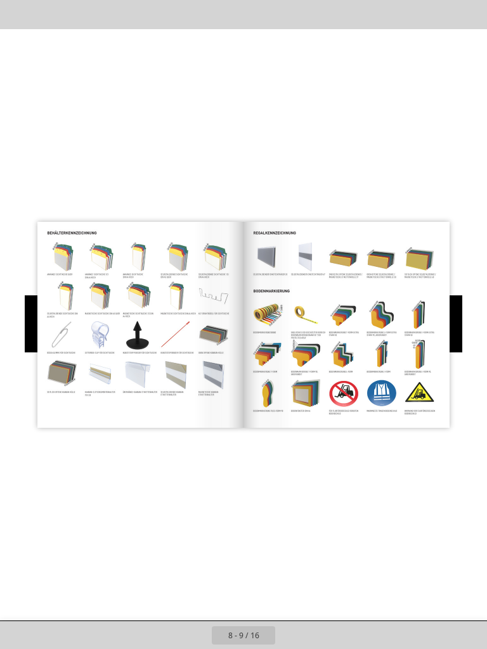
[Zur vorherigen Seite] (198, 635)
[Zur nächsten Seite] (289, 635)
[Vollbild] (469, 14)
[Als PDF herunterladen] (75, 14)
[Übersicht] (46, 14)
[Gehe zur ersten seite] (170, 635)
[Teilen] (440, 14)
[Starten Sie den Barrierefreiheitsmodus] (132, 14)
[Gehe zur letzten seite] (317, 635)
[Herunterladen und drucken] (103, 14)
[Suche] (18, 14)
